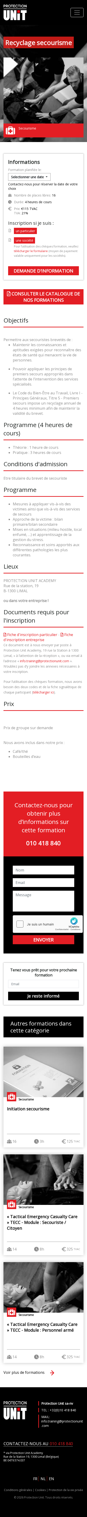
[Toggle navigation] (77, 12)
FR (35, 1478)
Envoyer (43, 940)
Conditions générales (18, 1490)
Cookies (40, 1490)
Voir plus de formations (24, 1372)
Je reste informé (43, 996)
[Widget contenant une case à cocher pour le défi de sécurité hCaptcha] (48, 924)
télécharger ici (43, 692)
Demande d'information (43, 271)
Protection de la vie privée (66, 1490)
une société (24, 240)
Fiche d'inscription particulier (31, 634)
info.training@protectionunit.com (44, 661)
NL (43, 1478)
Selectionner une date (28, 177)
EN (51, 1478)
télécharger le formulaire (31, 251)
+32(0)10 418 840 (63, 1410)
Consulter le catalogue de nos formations (45, 297)
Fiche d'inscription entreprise (38, 637)
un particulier (25, 231)
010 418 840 (43, 843)
